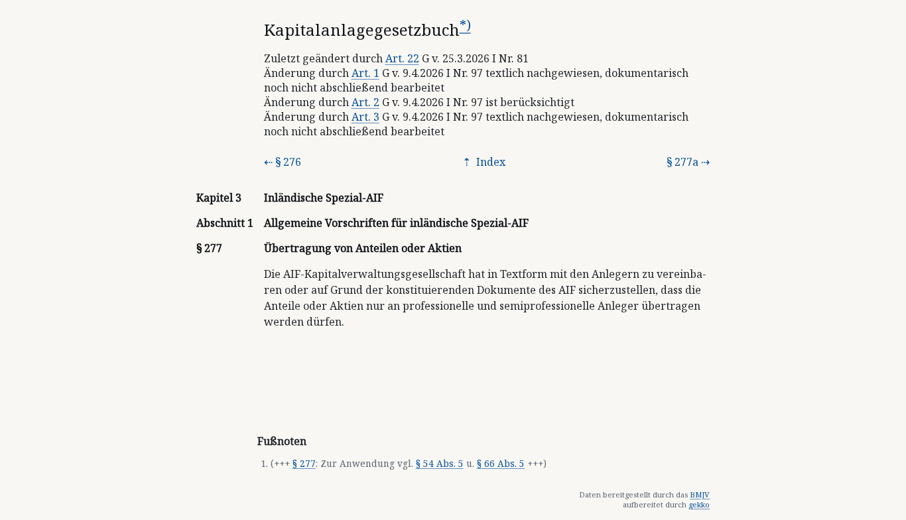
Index (489, 162)
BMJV (700, 494)
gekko (699, 504)
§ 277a (682, 162)
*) (465, 25)
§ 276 (288, 162)
